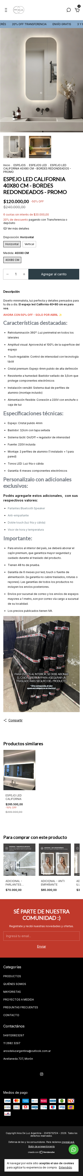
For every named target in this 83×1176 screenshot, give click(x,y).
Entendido (65, 1167)
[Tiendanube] (41, 1152)
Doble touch (16, 522)
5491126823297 (13, 1035)
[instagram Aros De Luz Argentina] (41, 1074)
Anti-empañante (18, 515)
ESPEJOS (20, 165)
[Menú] (6, 10)
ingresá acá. (68, 1142)
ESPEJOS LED (38, 165)
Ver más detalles (18, 228)
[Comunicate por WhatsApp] (74, 1149)
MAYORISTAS (12, 991)
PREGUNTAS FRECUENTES (20, 1007)
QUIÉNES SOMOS (14, 984)
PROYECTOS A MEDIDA (18, 999)
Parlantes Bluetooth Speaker (26, 508)
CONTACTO (11, 1015)
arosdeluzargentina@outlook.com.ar (27, 1051)
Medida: (16, 253)
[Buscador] (68, 10)
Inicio (6, 165)
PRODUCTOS (12, 976)
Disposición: (18, 237)
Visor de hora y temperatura (26, 529)
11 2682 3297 (11, 1043)
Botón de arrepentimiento (41, 1146)
